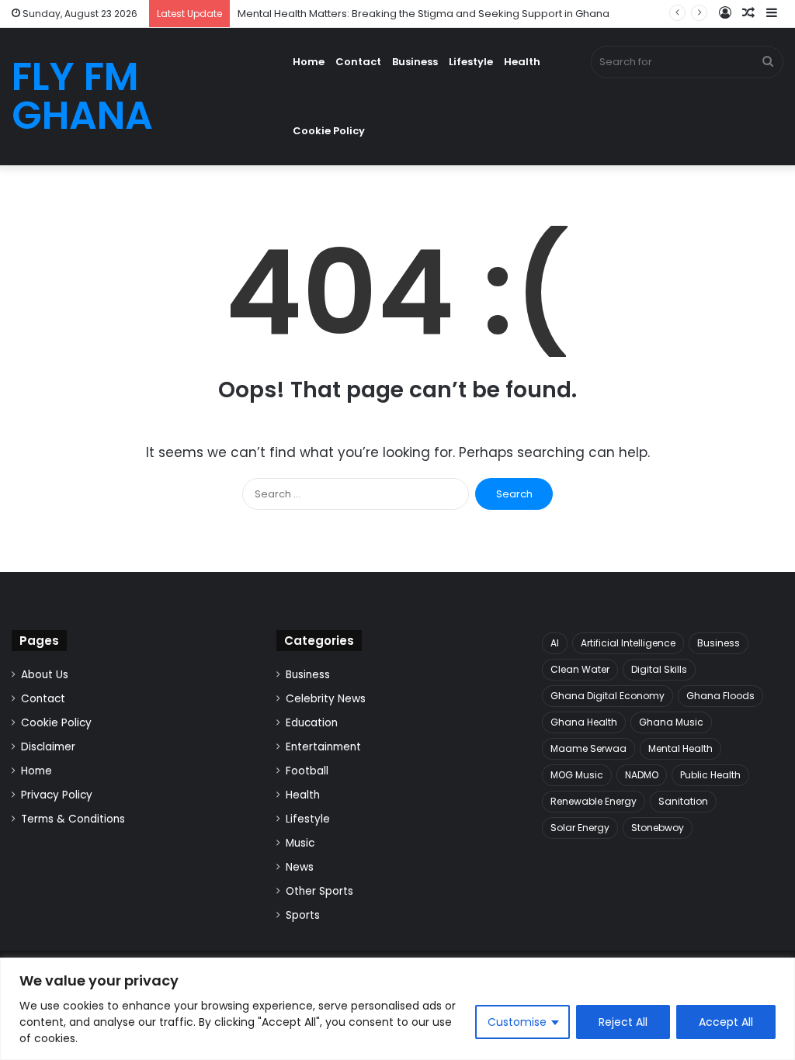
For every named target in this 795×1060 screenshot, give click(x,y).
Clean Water (579, 669)
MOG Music (576, 774)
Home (309, 61)
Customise (517, 1022)
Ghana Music (671, 722)
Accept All (726, 1022)
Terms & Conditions (73, 819)
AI (554, 643)
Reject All (623, 1022)
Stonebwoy (657, 827)
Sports (303, 915)
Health (522, 61)
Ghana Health (583, 722)
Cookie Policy (329, 130)
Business (415, 61)
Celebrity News (326, 698)
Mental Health (680, 748)
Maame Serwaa (588, 748)
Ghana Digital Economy (607, 695)
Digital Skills (659, 669)
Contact (358, 61)
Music (300, 843)
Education (312, 722)
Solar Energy (579, 827)
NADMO (641, 774)
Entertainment (323, 747)
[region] (397, 1009)
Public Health (710, 774)
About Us (44, 674)
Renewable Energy (593, 801)
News (300, 867)
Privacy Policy (56, 795)
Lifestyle (471, 61)
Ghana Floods (720, 695)
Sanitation (683, 801)
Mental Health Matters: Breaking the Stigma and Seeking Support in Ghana (423, 13)
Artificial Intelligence (628, 643)
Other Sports (319, 891)
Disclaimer (48, 747)
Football (307, 771)
